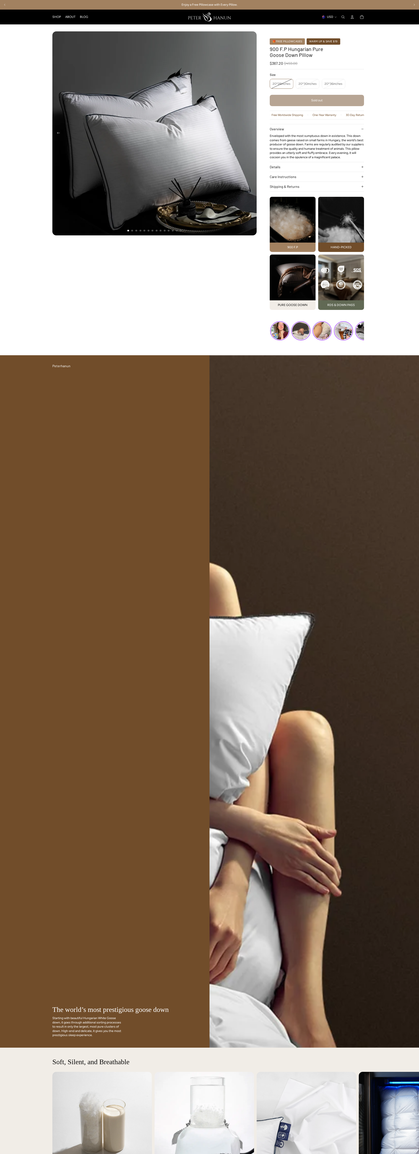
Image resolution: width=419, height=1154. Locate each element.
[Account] (352, 17)
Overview (277, 129)
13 (177, 231)
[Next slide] (414, 5)
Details (275, 167)
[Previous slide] (5, 5)
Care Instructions (283, 177)
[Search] (343, 17)
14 (181, 231)
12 (173, 231)
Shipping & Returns (284, 186)
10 (165, 231)
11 (169, 231)
